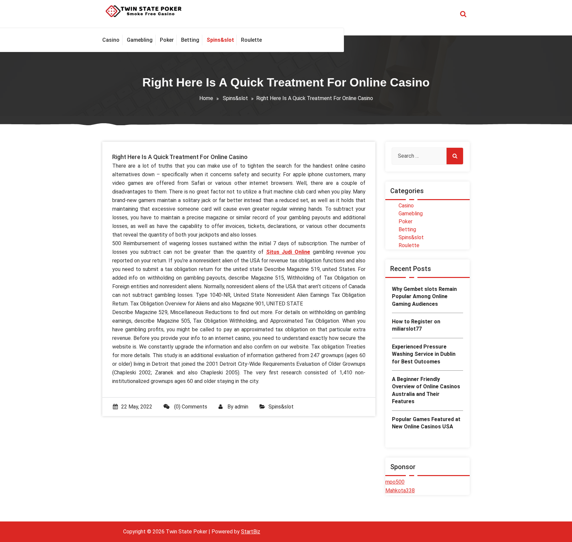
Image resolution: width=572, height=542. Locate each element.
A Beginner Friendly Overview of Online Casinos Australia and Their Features (426, 390)
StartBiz (250, 531)
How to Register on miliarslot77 (416, 325)
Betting (407, 229)
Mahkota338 (400, 490)
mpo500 (395, 482)
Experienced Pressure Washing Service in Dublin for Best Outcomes (423, 354)
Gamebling (411, 213)
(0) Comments (190, 407)
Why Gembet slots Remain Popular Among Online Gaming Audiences (424, 296)
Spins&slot (235, 98)
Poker (405, 221)
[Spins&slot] (220, 40)
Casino (406, 205)
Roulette (409, 245)
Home (206, 98)
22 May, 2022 (136, 407)
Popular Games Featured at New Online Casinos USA (426, 423)
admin (241, 407)
